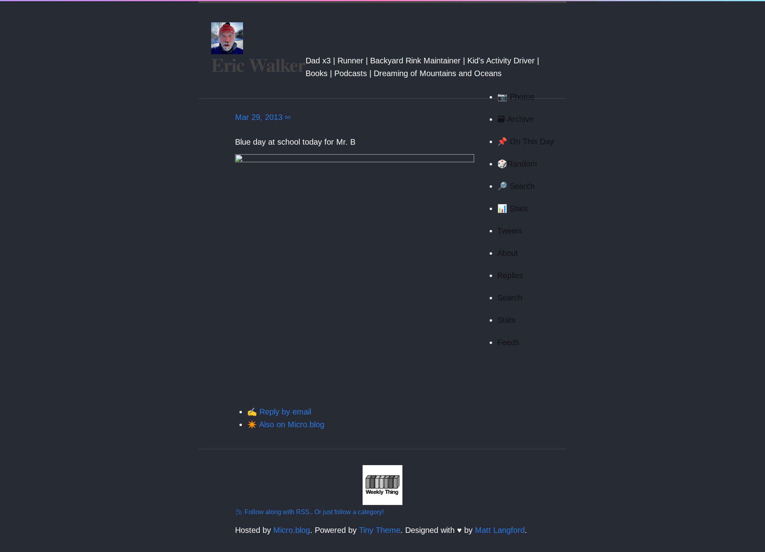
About (507, 253)
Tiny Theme (379, 530)
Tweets (509, 230)
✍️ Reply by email (279, 411)
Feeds (508, 342)
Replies (510, 275)
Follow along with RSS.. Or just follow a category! (313, 512)
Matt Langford (500, 530)
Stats (506, 320)
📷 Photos (515, 96)
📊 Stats (512, 208)
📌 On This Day (525, 141)
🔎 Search (516, 186)
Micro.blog (291, 530)
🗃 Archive (515, 119)
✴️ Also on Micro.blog (285, 424)
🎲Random (517, 163)
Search (509, 297)
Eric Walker (258, 64)
